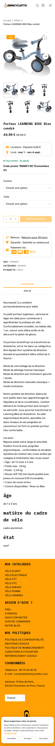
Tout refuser (27, 738)
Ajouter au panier (36, 218)
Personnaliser (11, 738)
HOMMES (17, 595)
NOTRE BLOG (12, 625)
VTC (14, 583)
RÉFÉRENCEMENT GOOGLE (21, 655)
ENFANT (17, 587)
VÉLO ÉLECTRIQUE (16, 575)
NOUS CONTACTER (16, 617)
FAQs (8, 609)
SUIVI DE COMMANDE (18, 621)
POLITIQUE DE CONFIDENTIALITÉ (24, 639)
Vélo (20, 270)
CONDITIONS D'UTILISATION (21, 651)
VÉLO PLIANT (12, 570)
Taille (6, 196)
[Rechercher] (37, 5)
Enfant (22, 265)
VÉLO (8, 579)
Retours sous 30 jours (35, 237)
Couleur (7, 180)
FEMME (16, 591)
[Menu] (50, 5)
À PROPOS (11, 613)
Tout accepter (43, 738)
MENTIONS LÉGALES (17, 643)
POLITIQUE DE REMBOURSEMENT (24, 647)
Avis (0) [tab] (27, 291)
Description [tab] (27, 284)
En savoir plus (10, 733)
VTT (14, 579)
